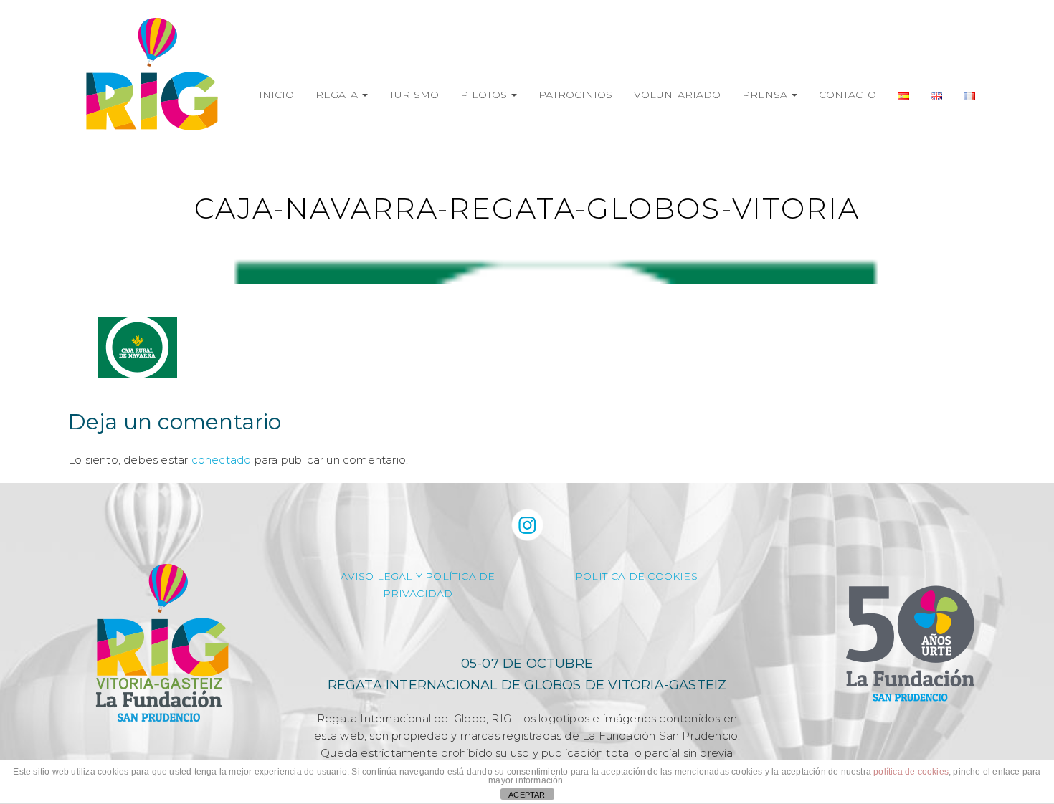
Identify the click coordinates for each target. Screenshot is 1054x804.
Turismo (414, 94)
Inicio (276, 94)
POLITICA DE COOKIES (636, 576)
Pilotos (485, 94)
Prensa (766, 94)
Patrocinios (575, 94)
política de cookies (911, 772)
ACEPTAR (526, 794)
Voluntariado (677, 94)
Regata (338, 94)
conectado (221, 459)
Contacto (847, 94)
